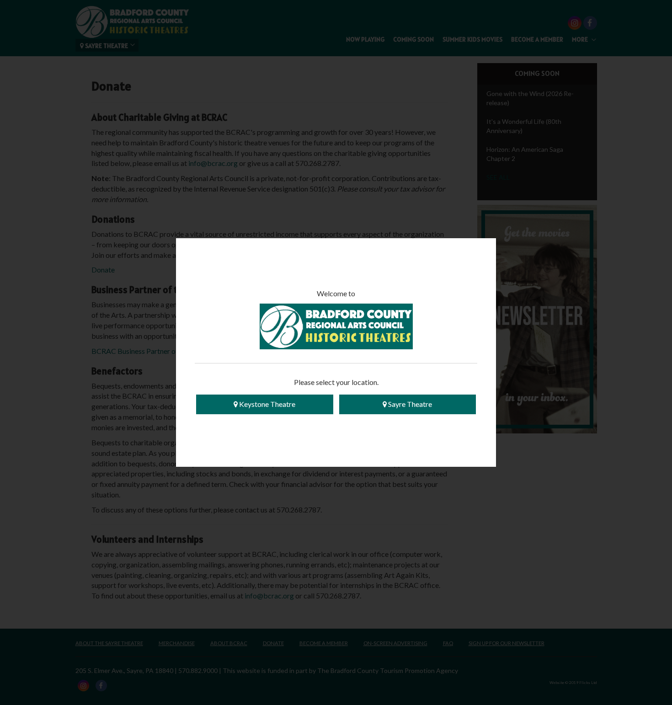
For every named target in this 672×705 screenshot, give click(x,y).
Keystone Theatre (266, 404)
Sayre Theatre (409, 404)
